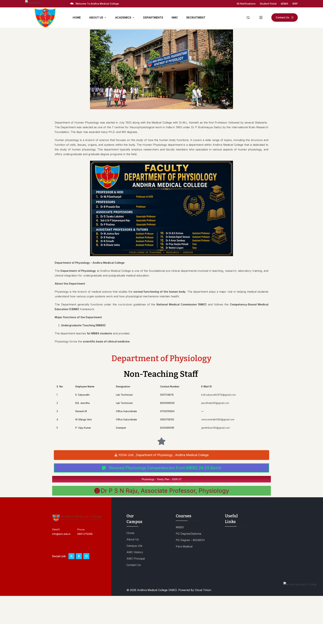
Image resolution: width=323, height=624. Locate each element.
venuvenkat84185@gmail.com (217, 419)
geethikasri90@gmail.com (215, 427)
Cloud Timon (203, 590)
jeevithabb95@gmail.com (215, 403)
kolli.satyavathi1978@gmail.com (218, 394)
